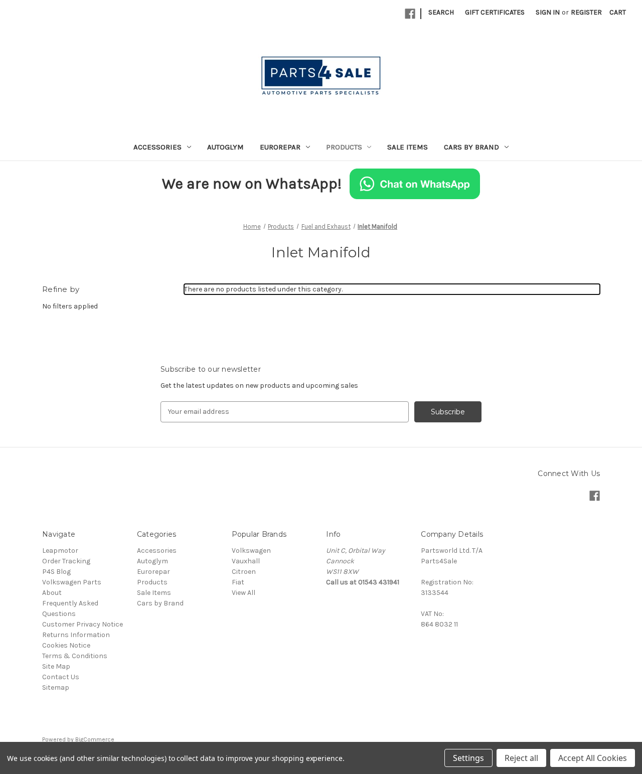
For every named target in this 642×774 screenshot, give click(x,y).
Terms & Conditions (74, 656)
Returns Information (76, 635)
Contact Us (60, 677)
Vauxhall (246, 561)
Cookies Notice (66, 645)
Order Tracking (66, 561)
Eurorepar (280, 146)
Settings (468, 757)
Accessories (157, 146)
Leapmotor (60, 550)
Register (586, 12)
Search (441, 12)
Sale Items (407, 146)
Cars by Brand (471, 146)
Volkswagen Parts (71, 582)
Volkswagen (251, 550)
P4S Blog (56, 571)
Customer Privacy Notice (82, 624)
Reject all (521, 757)
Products (344, 146)
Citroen (244, 571)
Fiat (238, 582)
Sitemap (55, 687)
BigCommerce (94, 739)
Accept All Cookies (592, 757)
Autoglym (225, 146)
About (52, 592)
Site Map (56, 666)
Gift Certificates (495, 12)
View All (243, 592)
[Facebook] (410, 14)
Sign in (548, 12)
